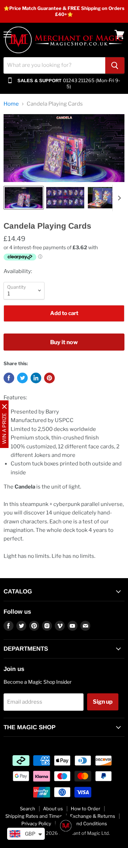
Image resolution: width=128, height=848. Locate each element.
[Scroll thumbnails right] (118, 198)
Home (11, 104)
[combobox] (54, 65)
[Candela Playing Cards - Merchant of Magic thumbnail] (23, 197)
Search (27, 808)
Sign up (103, 701)
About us (53, 808)
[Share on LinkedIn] (36, 378)
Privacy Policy (36, 823)
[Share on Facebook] (9, 378)
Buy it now (64, 342)
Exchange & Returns (92, 816)
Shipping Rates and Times (33, 816)
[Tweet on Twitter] (22, 378)
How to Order (85, 808)
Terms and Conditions (83, 823)
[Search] (114, 65)
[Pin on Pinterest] (49, 378)
